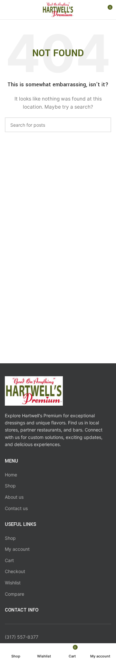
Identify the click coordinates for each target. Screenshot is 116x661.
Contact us (16, 508)
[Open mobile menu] (7, 9)
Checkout (15, 571)
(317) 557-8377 (21, 637)
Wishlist (13, 582)
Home (11, 474)
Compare (14, 594)
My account (17, 549)
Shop (10, 485)
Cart (9, 560)
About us (14, 497)
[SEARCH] (103, 124)
